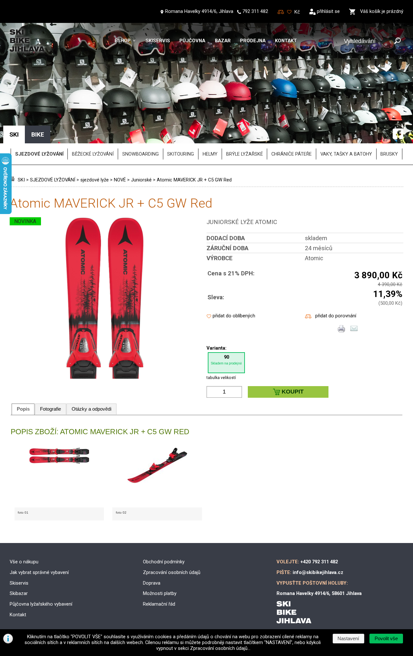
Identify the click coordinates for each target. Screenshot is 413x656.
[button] (386, 638)
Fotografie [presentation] (50, 409)
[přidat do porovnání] (308, 316)
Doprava (151, 583)
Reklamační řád (159, 604)
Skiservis (158, 41)
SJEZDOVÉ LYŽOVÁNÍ (52, 180)
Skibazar (19, 593)
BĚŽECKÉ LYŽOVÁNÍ (93, 154)
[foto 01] (59, 477)
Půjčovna (192, 41)
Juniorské (141, 180)
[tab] (23, 409)
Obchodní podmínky (164, 562)
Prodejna (253, 41)
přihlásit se (328, 11)
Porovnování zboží (280, 12)
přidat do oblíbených (234, 316)
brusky (389, 154)
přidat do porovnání (335, 316)
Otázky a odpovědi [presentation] (91, 409)
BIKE (37, 134)
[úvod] (13, 180)
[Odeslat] (397, 41)
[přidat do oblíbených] (208, 316)
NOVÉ (120, 180)
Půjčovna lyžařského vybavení (41, 604)
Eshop (123, 41)
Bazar (223, 41)
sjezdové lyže (94, 180)
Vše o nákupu (24, 562)
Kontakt (286, 41)
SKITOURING (180, 154)
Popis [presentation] (23, 409)
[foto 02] (157, 477)
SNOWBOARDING (140, 154)
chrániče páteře (291, 154)
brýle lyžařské (244, 154)
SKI (21, 180)
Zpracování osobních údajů (171, 572)
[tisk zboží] (341, 330)
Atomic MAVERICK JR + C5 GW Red (194, 180)
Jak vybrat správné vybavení (39, 572)
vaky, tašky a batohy (346, 154)
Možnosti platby (159, 593)
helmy (210, 154)
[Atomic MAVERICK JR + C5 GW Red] (105, 377)
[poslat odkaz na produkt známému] (354, 330)
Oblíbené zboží (289, 12)
